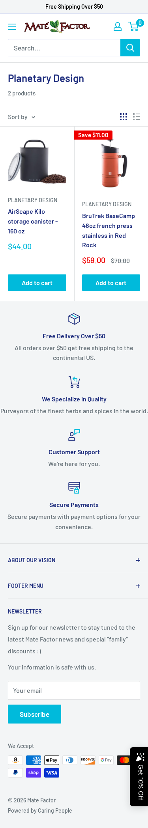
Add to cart (37, 282)
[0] (134, 26)
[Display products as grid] (123, 116)
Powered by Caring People (40, 810)
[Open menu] (12, 27)
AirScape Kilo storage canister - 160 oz (33, 221)
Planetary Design (32, 200)
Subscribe (34, 714)
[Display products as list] (136, 116)
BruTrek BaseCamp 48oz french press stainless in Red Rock (108, 230)
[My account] (118, 26)
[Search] (130, 47)
